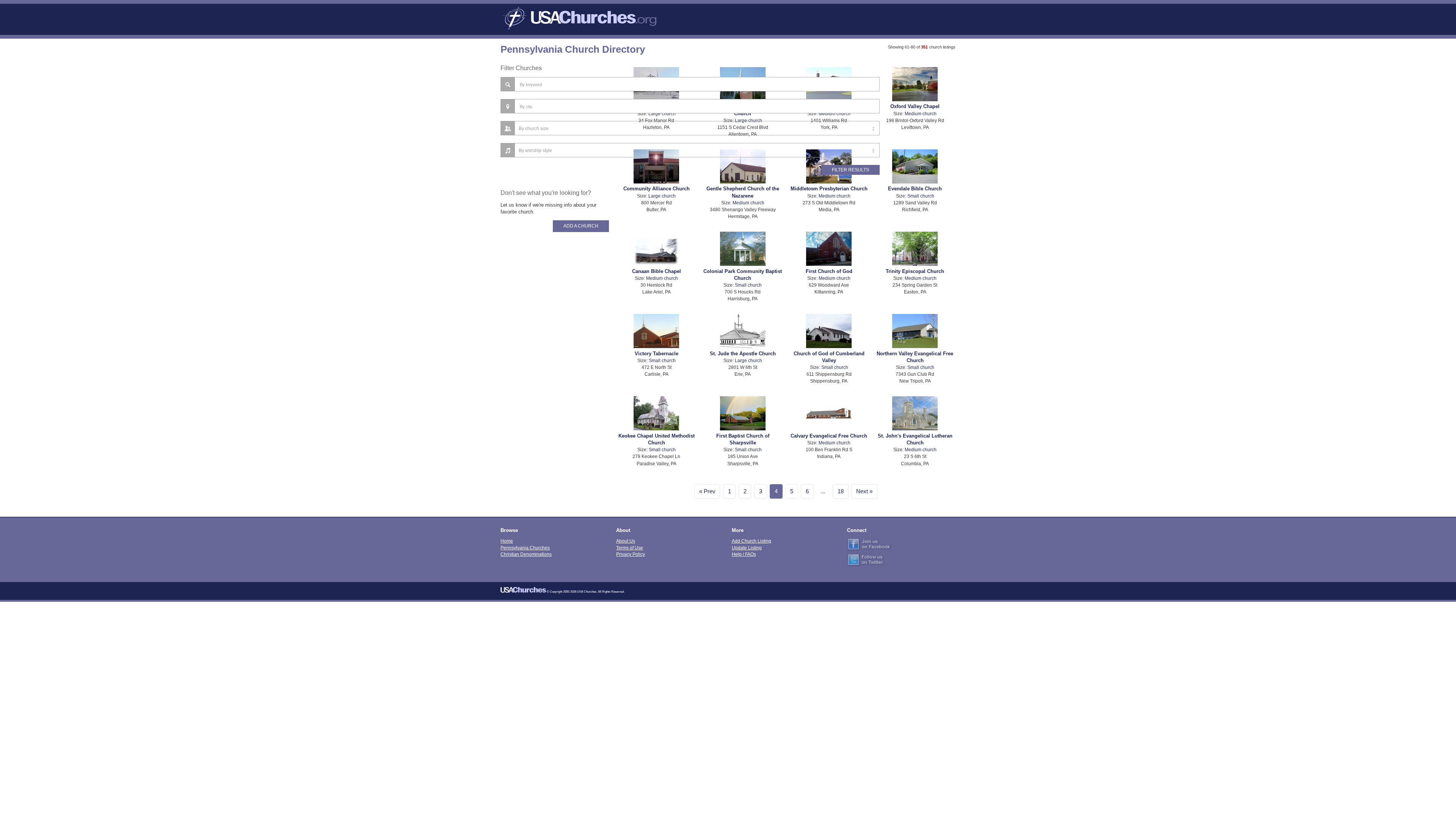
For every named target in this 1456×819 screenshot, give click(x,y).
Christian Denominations (526, 554)
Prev (709, 491)
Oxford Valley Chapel (915, 106)
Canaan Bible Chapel (656, 271)
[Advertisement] (554, 364)
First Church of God (829, 271)
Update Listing (747, 547)
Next (862, 491)
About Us (625, 540)
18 (841, 491)
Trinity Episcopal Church (915, 271)
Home (506, 540)
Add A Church (580, 226)
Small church (920, 195)
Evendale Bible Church (915, 188)
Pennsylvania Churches (525, 547)
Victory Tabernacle (656, 353)
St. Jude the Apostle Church (743, 353)
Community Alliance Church (656, 188)
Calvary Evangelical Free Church (829, 436)
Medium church (921, 113)
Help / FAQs (744, 554)
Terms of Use (629, 547)
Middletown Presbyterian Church (829, 188)
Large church (662, 195)
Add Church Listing (751, 540)
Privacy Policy (630, 554)
